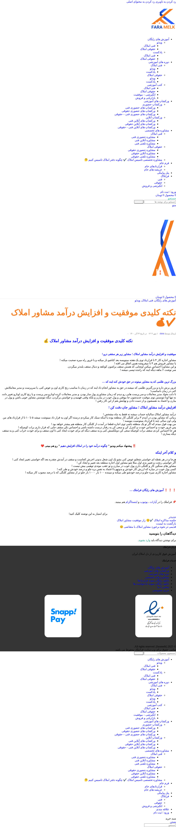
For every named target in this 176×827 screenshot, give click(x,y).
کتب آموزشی (154, 84)
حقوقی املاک (147, 49)
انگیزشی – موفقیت (144, 94)
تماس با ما (163, 587)
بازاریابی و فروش (145, 97)
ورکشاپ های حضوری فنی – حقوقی (134, 114)
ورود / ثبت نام (161, 812)
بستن (173, 821)
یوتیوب (144, 501)
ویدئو (159, 42)
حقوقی (158, 182)
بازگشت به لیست (166, 523)
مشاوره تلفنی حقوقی (143, 156)
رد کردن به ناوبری (165, 1)
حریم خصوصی (160, 590)
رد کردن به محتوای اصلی (140, 1)
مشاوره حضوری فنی (143, 136)
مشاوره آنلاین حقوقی (143, 153)
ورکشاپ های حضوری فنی (140, 107)
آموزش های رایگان (165, 300)
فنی (160, 179)
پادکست (157, 52)
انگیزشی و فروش (152, 185)
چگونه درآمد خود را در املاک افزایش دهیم (83, 445)
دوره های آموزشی (158, 573)
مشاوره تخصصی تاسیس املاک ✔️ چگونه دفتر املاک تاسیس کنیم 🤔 (123, 159)
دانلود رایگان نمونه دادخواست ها (151, 583)
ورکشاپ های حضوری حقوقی (138, 110)
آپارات (153, 501)
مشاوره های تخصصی (157, 577)
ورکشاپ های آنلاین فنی (142, 120)
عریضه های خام (153, 169)
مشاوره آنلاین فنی (145, 140)
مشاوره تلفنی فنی (145, 143)
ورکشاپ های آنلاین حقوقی (140, 123)
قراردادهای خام (153, 166)
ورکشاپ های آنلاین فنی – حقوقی (136, 127)
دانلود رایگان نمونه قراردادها (153, 580)
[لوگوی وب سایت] (163, 33)
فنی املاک (149, 45)
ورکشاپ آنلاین (154, 117)
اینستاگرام (131, 501)
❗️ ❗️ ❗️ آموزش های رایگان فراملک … (153, 490)
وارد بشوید (144, 540)
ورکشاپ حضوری (152, 104)
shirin (162, 333)
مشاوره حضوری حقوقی (141, 150)
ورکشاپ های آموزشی (156, 570)
